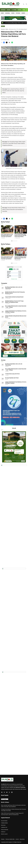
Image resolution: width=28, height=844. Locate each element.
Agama (8, 9)
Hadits (19, 9)
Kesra (12, 13)
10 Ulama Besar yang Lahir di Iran (12, 373)
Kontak (17, 839)
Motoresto (3, 825)
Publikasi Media (4, 822)
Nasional (7, 13)
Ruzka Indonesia (4, 829)
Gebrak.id (3, 831)
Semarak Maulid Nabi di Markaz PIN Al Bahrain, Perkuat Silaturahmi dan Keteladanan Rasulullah (13, 209)
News (2, 13)
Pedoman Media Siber (10, 839)
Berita (7, 29)
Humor (23, 13)
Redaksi (2, 839)
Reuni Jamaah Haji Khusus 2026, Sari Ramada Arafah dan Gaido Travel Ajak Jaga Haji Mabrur (13, 90)
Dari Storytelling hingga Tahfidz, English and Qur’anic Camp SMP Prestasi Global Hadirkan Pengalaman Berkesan (13, 143)
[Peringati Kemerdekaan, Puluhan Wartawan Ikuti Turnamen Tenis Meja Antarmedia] (21, 254)
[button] (23, 4)
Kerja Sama (22, 839)
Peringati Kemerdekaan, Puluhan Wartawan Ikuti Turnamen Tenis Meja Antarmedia (20, 257)
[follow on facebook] (2, 792)
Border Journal (4, 834)
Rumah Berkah (4, 820)
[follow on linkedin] (12, 792)
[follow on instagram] (4, 792)
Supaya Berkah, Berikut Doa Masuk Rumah (14, 296)
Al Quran (14, 9)
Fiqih (24, 9)
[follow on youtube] (7, 792)
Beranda (3, 9)
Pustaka (18, 13)
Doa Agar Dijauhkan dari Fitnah (12, 377)
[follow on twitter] (9, 792)
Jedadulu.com (4, 827)
